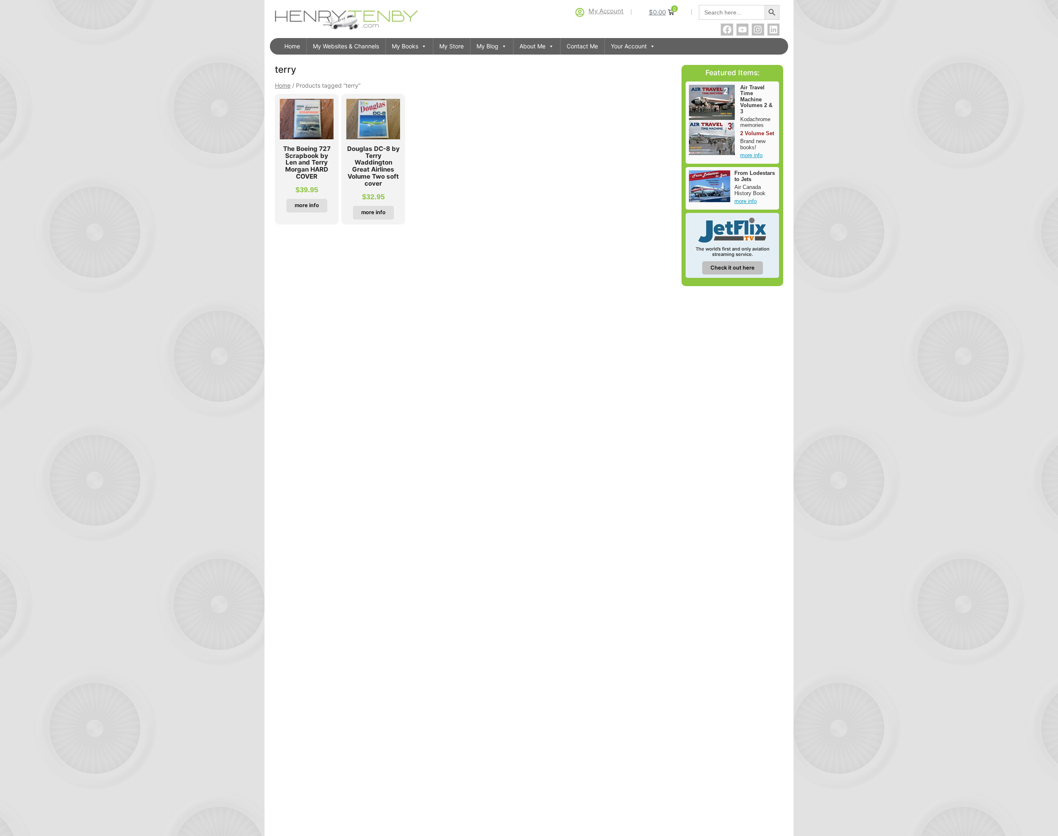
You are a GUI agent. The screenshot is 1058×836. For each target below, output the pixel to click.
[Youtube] (742, 30)
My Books (405, 46)
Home (292, 46)
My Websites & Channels (346, 46)
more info (751, 155)
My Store (451, 46)
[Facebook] (727, 30)
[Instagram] (758, 30)
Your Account (629, 46)
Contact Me (582, 46)
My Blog (487, 46)
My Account (606, 11)
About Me (532, 46)
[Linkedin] (773, 30)
